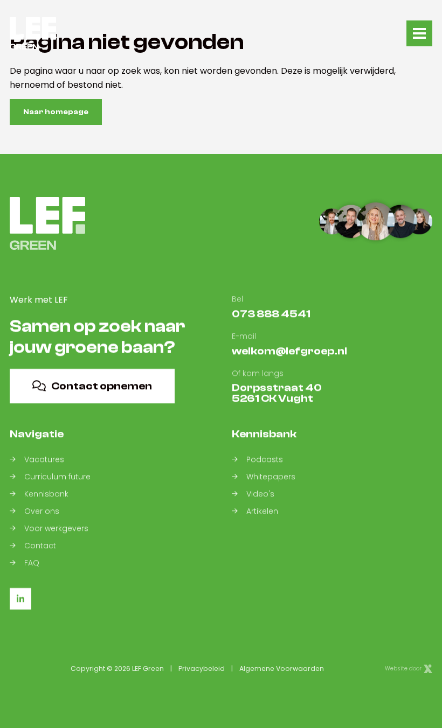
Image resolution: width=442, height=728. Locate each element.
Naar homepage (55, 112)
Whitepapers (270, 476)
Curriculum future (57, 476)
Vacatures (44, 459)
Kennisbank (46, 494)
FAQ (31, 562)
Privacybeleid (201, 668)
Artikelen (262, 511)
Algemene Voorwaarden (281, 668)
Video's (260, 494)
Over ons (41, 511)
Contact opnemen (101, 386)
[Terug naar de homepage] (33, 33)
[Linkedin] (20, 599)
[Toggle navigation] (419, 33)
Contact (40, 545)
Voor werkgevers (56, 528)
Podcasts (264, 459)
